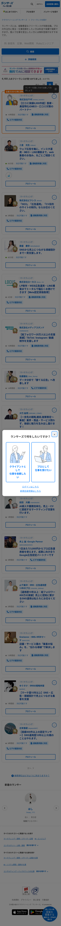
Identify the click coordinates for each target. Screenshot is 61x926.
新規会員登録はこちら (30, 490)
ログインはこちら (30, 486)
